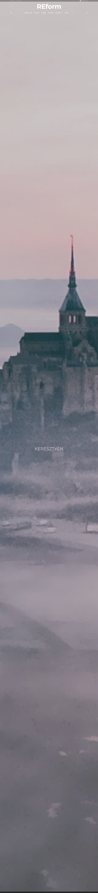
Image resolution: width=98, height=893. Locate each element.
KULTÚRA (50, 12)
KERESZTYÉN (28, 12)
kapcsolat (12, 0)
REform (49, 6)
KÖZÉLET (36, 12)
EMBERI (44, 12)
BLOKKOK (58, 12)
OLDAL (67, 12)
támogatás (19, 0)
